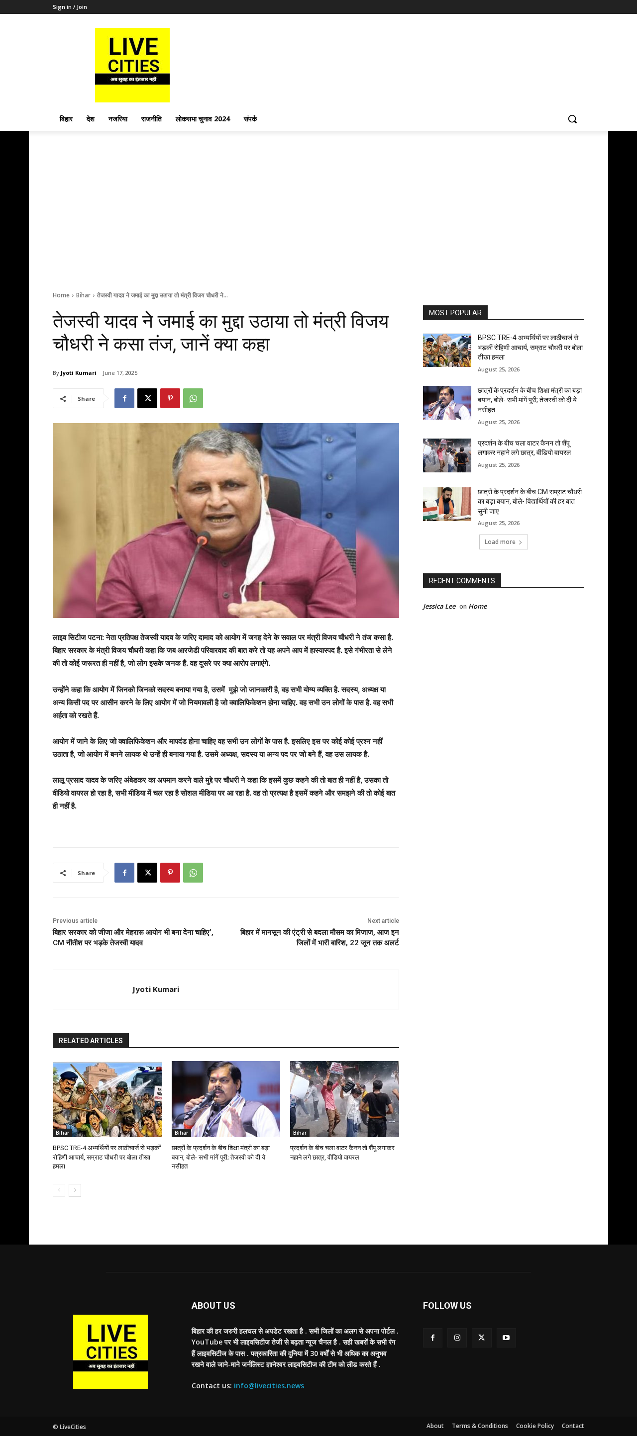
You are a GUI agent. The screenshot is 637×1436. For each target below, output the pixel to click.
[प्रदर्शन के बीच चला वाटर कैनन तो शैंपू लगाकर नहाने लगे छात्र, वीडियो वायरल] (344, 1099)
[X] (147, 398)
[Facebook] (124, 398)
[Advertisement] (318, 205)
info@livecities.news (269, 1385)
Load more (500, 542)
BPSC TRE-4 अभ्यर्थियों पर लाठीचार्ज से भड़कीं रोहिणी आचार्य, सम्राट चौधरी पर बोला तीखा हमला (107, 1156)
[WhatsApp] (193, 398)
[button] (572, 119)
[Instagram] (457, 1337)
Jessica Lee (439, 606)
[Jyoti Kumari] (93, 989)
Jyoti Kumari (79, 372)
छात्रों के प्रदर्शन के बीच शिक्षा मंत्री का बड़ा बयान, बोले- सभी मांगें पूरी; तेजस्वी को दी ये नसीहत (221, 1156)
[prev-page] (59, 1190)
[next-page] (75, 1190)
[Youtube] (506, 1337)
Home (61, 295)
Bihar (83, 295)
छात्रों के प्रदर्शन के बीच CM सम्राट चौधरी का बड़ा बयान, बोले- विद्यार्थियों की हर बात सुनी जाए (530, 501)
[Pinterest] (170, 398)
